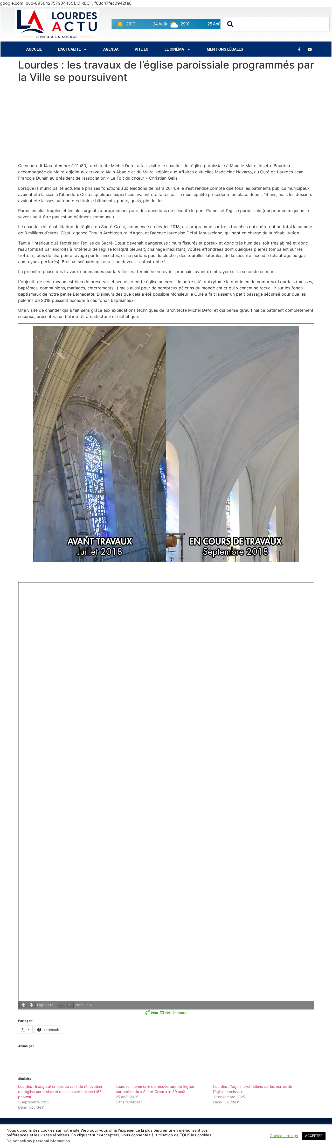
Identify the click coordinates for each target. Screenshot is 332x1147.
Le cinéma (174, 49)
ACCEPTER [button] (313, 1136)
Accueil (34, 49)
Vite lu (141, 49)
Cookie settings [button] (284, 1136)
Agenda (111, 49)
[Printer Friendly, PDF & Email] (166, 1012)
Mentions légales (225, 49)
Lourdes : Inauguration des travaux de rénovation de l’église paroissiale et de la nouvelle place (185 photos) (60, 1091)
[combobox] (276, 24)
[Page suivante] (32, 1005)
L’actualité (69, 49)
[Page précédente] (23, 1005)
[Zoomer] (70, 1005)
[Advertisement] (166, 124)
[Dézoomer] (61, 1005)
